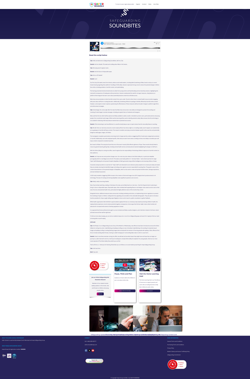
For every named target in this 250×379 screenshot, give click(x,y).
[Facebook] (86, 350)
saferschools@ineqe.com (91, 344)
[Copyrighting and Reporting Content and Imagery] (164, 318)
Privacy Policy (170, 348)
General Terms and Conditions (174, 341)
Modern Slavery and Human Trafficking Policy (178, 351)
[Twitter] (89, 350)
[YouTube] (93, 350)
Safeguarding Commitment (174, 355)
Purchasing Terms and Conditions (175, 344)
